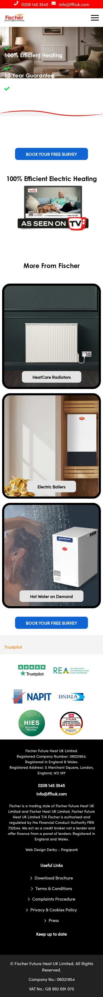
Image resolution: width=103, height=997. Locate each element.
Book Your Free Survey (51, 154)
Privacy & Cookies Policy (53, 909)
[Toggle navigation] (95, 18)
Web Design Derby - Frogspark (51, 849)
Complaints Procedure (53, 899)
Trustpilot (13, 647)
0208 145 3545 (34, 4)
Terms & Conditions (53, 888)
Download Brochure (54, 878)
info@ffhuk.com (74, 4)
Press (54, 920)
